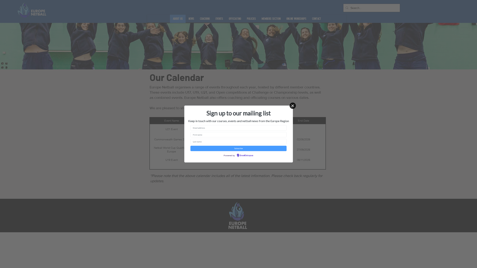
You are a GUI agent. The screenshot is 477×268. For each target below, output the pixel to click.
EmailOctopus (246, 156)
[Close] (293, 106)
